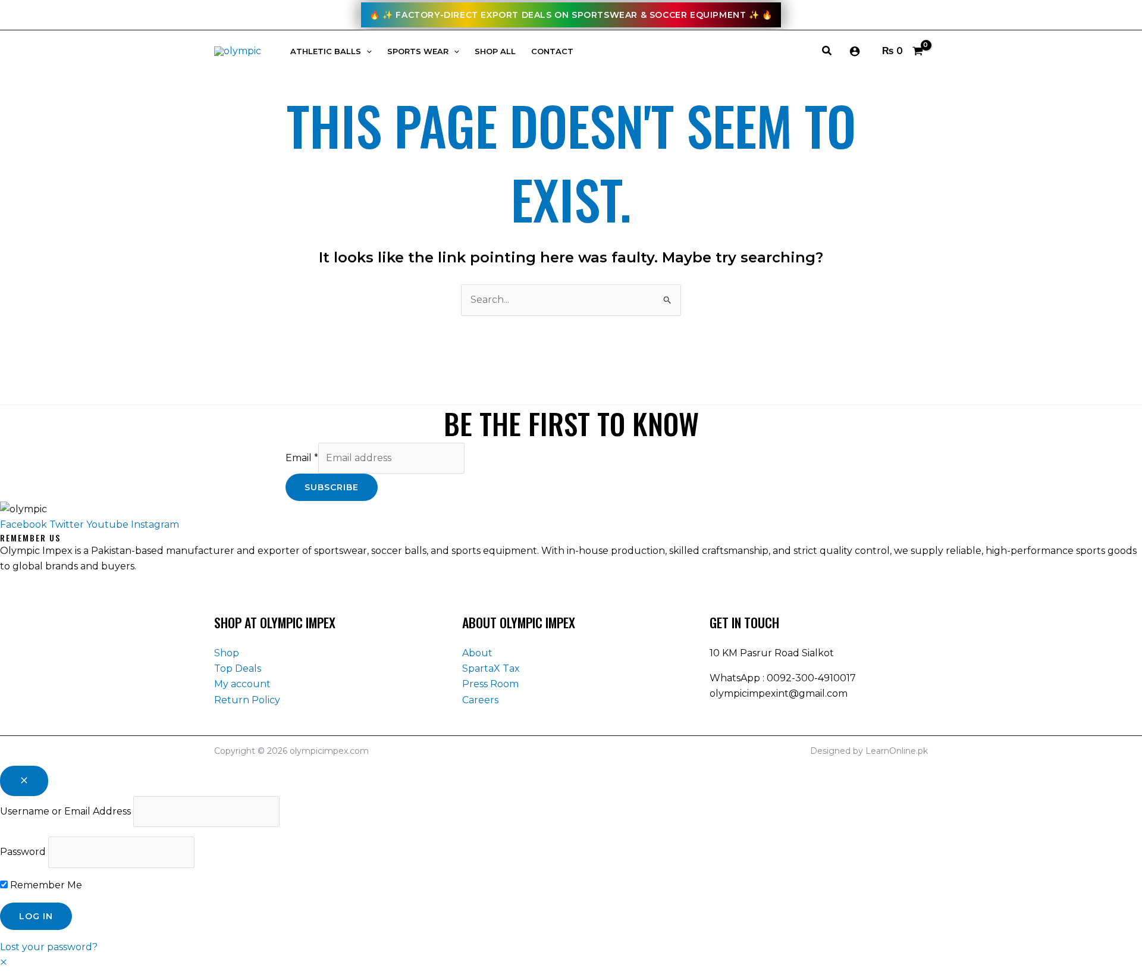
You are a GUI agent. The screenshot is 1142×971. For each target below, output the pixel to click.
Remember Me (45, 885)
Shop (226, 653)
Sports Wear (417, 51)
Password (23, 851)
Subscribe (332, 487)
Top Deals (237, 668)
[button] (366, 51)
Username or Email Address (65, 811)
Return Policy (247, 700)
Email (302, 457)
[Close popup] (24, 781)
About (477, 653)
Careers (480, 700)
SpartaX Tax (491, 668)
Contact (552, 51)
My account (242, 684)
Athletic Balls (325, 51)
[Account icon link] (854, 51)
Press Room (490, 684)
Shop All (495, 51)
